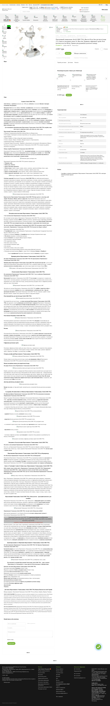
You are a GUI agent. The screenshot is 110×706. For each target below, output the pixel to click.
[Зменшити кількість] (57, 53)
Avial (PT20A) (28, 519)
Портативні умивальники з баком (93, 20)
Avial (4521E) (31, 520)
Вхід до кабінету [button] (59, 669)
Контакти (23, 4)
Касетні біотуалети (45, 20)
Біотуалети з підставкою (74, 20)
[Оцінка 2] (18, 640)
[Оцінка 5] (25, 640)
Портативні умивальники (65, 20)
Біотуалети (35, 20)
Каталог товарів (5, 4)
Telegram (53, 8)
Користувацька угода (60, 691)
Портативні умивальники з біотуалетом (83, 20)
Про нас (30, 4)
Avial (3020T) (48, 519)
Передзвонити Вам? (78, 671)
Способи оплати (12, 4)
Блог (27, 4)
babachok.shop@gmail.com (84, 11)
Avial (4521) (25, 520)
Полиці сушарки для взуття (16, 20)
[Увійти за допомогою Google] (39, 623)
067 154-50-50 (84, 7)
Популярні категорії (103, 20)
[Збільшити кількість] (61, 53)
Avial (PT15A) (14, 519)
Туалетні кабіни (26, 20)
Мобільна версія (7, 682)
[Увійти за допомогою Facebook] (37, 623)
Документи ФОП (36, 4)
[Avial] (51, 27)
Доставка (18, 4)
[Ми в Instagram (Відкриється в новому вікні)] (97, 5)
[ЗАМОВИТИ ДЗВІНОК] (98, 646)
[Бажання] (96, 10)
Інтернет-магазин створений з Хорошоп (9, 702)
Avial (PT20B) (35, 519)
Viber (57, 8)
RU (101, 4)
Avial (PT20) (21, 519)
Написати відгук (75, 45)
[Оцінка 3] (20, 640)
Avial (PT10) (8, 519)
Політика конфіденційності (62, 693)
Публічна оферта (59, 689)
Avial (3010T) (42, 519)
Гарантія (58, 685)
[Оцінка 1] (16, 640)
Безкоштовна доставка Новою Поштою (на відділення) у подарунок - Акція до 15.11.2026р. (91, 87)
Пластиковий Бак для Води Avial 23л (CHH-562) (77, 86)
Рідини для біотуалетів (54, 20)
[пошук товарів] (21, 11)
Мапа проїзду (94, 700)
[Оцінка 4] (23, 640)
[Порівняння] (93, 10)
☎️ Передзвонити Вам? (84, 9)
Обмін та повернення (60, 687)
